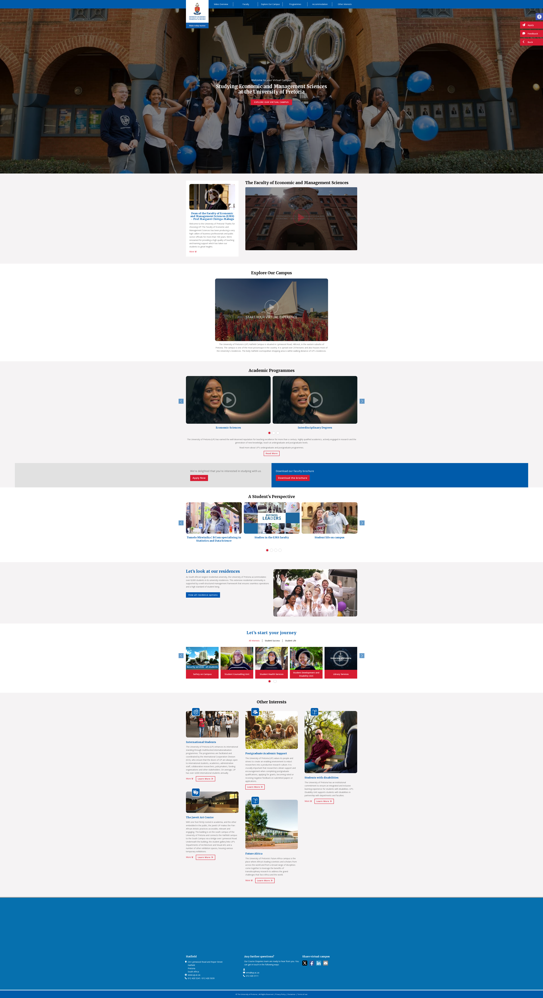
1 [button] (269, 432)
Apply (531, 25)
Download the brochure (292, 477)
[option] (228, 403)
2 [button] (273, 432)
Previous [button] (181, 401)
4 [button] (280, 550)
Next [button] (362, 401)
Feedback (533, 33)
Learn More (204, 778)
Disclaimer (291, 994)
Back (530, 42)
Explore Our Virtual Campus (271, 102)
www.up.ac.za (194, 975)
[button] (539, 16)
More (192, 251)
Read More (272, 453)
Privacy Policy (280, 994)
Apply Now (199, 477)
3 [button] (277, 432)
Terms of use (302, 994)
